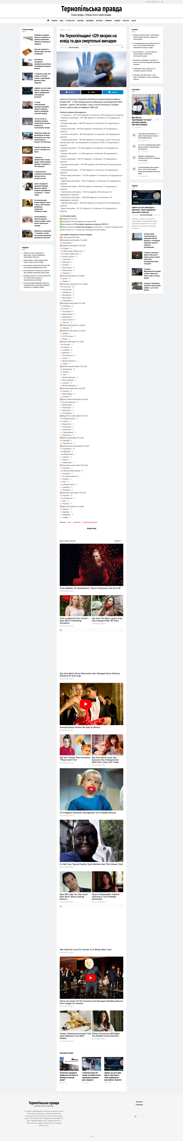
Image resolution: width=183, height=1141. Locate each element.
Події (61, 21)
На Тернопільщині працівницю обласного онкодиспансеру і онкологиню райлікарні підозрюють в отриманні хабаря (36, 285)
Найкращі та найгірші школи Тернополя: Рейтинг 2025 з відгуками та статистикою (149, 158)
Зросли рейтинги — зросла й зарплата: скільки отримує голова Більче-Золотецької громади (42, 221)
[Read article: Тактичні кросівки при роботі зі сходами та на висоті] (27, 150)
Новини (54, 21)
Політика (80, 21)
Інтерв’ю (126, 21)
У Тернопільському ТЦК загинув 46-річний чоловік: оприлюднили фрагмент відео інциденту (42, 78)
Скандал (117, 21)
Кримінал (108, 21)
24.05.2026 (86, 1082)
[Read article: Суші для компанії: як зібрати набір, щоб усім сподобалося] (27, 52)
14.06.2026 (64, 1082)
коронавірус (77, 522)
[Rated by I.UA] (139, 1117)
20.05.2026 (108, 1082)
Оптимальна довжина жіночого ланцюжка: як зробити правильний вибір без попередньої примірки (42, 39)
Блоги (133, 21)
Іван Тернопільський (146, 215)
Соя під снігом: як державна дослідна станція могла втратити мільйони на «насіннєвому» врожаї (42, 123)
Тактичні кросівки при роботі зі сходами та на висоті (42, 149)
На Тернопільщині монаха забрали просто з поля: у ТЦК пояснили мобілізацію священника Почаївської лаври (146, 45)
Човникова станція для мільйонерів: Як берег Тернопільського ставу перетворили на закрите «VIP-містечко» (42, 137)
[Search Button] (162, 2)
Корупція (99, 21)
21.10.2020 (85, 47)
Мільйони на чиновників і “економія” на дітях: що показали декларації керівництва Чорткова (146, 62)
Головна (62, 30)
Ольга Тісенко (74, 47)
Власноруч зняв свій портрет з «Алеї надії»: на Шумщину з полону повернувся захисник (146, 77)
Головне (64, 1068)
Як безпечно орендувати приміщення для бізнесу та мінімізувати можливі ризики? (42, 64)
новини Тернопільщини (90, 522)
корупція (108, 1068)
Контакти (139, 1102)
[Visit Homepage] (91, 11)
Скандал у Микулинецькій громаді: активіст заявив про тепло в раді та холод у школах (152, 273)
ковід (69, 522)
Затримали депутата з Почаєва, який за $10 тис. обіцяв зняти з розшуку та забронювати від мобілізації (37, 278)
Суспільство (70, 21)
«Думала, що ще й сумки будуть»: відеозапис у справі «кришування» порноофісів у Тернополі (42, 92)
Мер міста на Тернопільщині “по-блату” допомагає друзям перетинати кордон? (142, 121)
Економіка (90, 21)
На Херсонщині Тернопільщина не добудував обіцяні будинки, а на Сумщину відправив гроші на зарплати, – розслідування (152, 240)
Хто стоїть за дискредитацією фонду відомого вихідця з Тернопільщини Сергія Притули (149, 147)
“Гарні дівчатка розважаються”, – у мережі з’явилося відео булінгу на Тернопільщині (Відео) (148, 136)
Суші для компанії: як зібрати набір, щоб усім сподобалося (42, 51)
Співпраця (139, 1105)
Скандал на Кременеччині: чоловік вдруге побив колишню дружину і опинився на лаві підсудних (42, 162)
